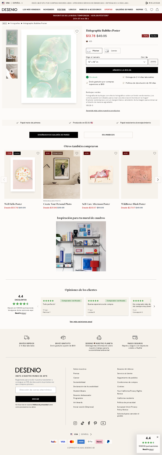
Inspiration (142, 9)
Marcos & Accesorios (90, 9)
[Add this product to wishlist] (77, 31)
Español (17, 3)
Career (76, 378)
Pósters (61, 9)
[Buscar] (146, 9)
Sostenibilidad (79, 382)
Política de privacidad (40, 405)
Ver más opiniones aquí (81, 321)
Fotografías (15, 23)
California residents (125, 398)
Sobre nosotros (79, 369)
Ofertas (108, 9)
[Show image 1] (12, 37)
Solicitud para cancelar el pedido (128, 415)
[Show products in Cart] (157, 10)
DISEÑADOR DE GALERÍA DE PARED (53, 135)
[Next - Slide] (158, 180)
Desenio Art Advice (125, 369)
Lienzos (72, 9)
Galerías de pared (124, 9)
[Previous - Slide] (4, 180)
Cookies (120, 386)
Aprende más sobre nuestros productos (103, 111)
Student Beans (79, 391)
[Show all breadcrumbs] (4, 23)
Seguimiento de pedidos (127, 378)
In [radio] (147, 57)
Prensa (76, 373)
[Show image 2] (12, 54)
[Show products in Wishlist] (151, 10)
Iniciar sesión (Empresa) (83, 407)
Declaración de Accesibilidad (85, 386)
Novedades (48, 9)
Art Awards (78, 402)
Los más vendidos (31, 9)
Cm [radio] (142, 57)
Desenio (88, 448)
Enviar (35, 399)
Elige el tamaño (93, 57)
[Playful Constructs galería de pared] (81, 246)
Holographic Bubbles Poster (35, 23)
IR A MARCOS (108, 135)
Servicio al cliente (125, 373)
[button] (153, 62)
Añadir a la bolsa (122, 70)
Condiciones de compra (127, 382)
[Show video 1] (12, 71)
